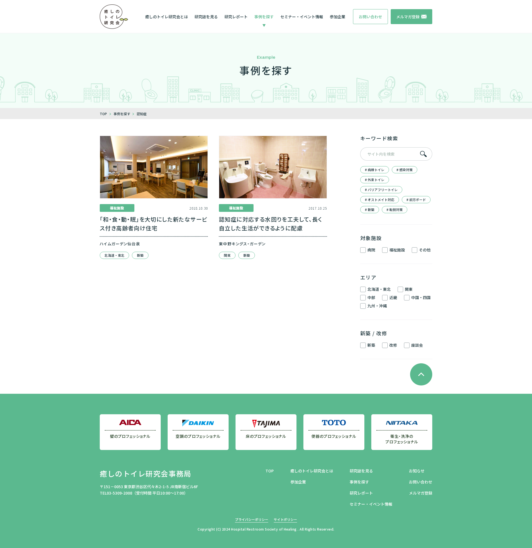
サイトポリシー (285, 519)
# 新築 (369, 209)
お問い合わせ (420, 482)
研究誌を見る (206, 16)
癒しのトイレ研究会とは (166, 16)
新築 (140, 255)
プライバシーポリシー (251, 519)
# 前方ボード (416, 199)
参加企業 (337, 16)
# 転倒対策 (395, 209)
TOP (269, 471)
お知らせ (416, 471)
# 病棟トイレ (374, 169)
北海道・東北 (114, 255)
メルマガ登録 (420, 493)
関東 (227, 255)
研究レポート (236, 16)
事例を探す (264, 16)
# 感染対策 (405, 169)
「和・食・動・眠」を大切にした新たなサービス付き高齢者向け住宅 (153, 223)
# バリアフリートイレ (381, 189)
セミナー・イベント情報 (301, 16)
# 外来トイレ (374, 179)
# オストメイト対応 (379, 199)
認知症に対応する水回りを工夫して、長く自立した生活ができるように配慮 (271, 223)
